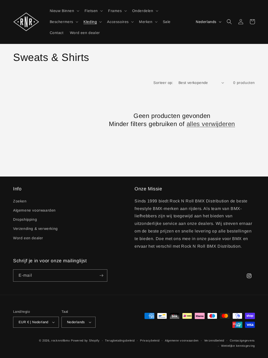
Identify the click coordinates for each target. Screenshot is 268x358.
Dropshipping (25, 219)
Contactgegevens (242, 340)
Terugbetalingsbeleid (120, 340)
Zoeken (20, 201)
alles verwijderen (211, 123)
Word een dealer (28, 238)
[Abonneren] (101, 275)
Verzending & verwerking (35, 228)
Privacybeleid (149, 340)
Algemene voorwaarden (34, 210)
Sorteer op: (163, 83)
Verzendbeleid (214, 340)
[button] (64, 10)
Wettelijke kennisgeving (238, 345)
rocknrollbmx (60, 340)
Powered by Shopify (85, 340)
